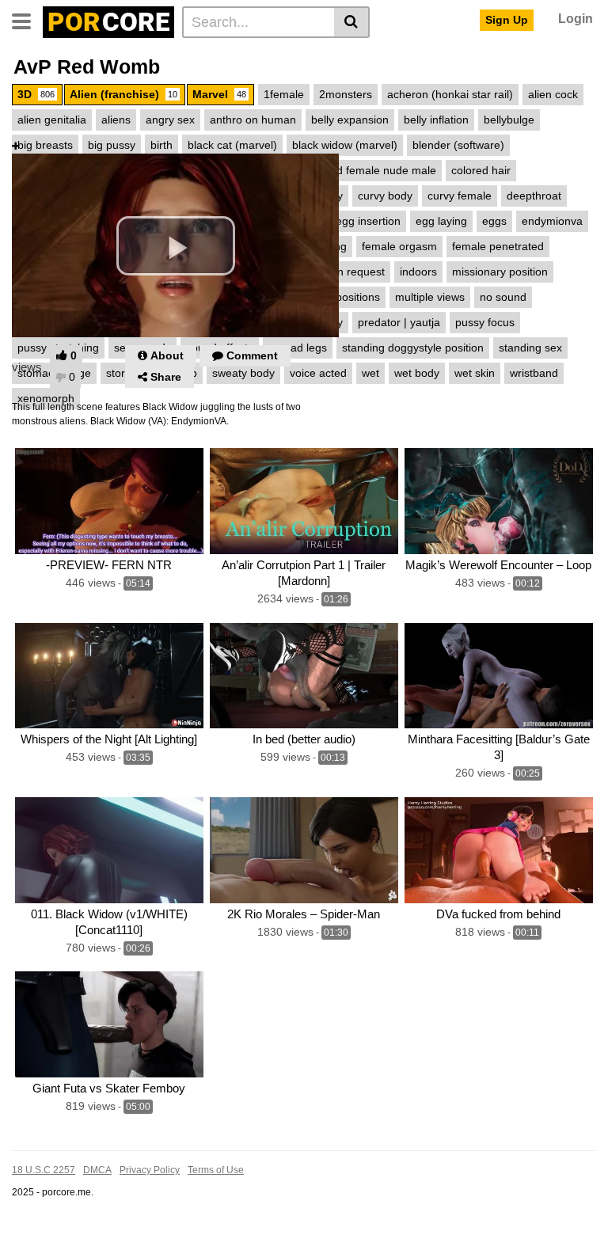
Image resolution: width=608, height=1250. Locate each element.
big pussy (111, 145)
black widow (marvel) (344, 145)
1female (284, 94)
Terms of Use (216, 1170)
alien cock (553, 94)
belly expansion (350, 119)
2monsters (345, 94)
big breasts (45, 145)
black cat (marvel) (232, 145)
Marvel (219, 94)
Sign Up (506, 19)
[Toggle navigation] (27, 20)
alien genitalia (51, 119)
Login (575, 18)
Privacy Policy (150, 1170)
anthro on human (253, 119)
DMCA (97, 1170)
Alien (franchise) (123, 94)
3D (36, 94)
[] (352, 22)
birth (161, 145)
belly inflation (436, 119)
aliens (116, 119)
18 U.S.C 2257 (43, 1170)
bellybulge (509, 119)
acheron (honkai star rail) (450, 94)
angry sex (170, 119)
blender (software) (458, 145)
